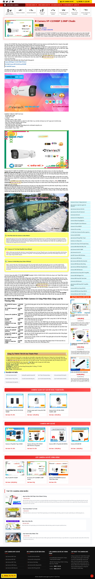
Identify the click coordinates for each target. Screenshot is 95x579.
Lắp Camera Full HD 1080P (77, 249)
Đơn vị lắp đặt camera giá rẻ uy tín (44, 576)
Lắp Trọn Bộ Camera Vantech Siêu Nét (60, 379)
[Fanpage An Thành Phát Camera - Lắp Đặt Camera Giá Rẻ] (4, 2)
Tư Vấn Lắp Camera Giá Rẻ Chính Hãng (11, 376)
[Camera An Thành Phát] (7, 2)
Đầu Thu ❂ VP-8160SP (11, 477)
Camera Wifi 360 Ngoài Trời (77, 275)
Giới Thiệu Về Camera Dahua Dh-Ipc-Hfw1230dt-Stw (44, 376)
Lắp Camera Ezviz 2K (76, 252)
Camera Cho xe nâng (76, 229)
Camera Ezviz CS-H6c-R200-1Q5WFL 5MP (56, 411)
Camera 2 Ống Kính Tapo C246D (14, 444)
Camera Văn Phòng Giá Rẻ (34, 568)
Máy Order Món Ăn (27, 521)
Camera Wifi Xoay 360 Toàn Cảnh (78, 278)
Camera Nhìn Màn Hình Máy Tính (78, 246)
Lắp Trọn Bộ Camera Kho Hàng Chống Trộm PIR (44, 379)
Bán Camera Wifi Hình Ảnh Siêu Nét (79, 261)
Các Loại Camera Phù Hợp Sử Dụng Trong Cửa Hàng (60, 376)
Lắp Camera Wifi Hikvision (12, 568)
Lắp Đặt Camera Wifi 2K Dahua (78, 255)
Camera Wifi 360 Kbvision (77, 269)
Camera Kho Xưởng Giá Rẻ (34, 559)
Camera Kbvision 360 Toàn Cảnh (78, 294)
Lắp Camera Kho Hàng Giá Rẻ (34, 565)
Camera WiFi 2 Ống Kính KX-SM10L (58, 444)
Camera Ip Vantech (75, 214)
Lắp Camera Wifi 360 (10, 559)
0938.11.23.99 (83, 2)
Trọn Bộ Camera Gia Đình (34, 556)
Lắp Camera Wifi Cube (11, 556)
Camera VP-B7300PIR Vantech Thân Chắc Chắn (57, 478)
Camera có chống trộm (76, 240)
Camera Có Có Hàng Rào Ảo (77, 217)
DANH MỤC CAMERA (12, 5)
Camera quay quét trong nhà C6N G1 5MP (36, 411)
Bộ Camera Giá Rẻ (55, 5)
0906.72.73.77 (57, 568)
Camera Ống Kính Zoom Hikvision (78, 223)
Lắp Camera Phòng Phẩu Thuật (78, 238)
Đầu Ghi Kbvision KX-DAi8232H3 (79, 372)
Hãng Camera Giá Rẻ (43, 5)
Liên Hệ (75, 5)
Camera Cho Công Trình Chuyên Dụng (79, 243)
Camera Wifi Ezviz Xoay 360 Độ (78, 288)
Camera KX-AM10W (76, 444)
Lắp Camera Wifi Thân (11, 562)
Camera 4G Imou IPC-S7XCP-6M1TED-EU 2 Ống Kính (35, 444)
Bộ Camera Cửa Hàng (33, 562)
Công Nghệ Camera (31, 5)
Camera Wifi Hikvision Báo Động (78, 264)
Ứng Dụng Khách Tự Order (30, 508)
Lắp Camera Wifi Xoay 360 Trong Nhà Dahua (79, 285)
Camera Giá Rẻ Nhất (75, 235)
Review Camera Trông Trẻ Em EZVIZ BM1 (12, 379)
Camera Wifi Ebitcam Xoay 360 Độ (79, 291)
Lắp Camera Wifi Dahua (76, 258)
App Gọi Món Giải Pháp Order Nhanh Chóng (35, 496)
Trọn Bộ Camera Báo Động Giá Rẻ (28, 379)
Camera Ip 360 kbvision (76, 281)
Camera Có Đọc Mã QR (76, 226)
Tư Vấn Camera (67, 5)
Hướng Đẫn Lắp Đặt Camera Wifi (28, 375)
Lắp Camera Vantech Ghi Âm (77, 209)
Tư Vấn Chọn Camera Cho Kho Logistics (80, 232)
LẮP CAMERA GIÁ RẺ (67, 1)
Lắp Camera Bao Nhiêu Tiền (30, 533)
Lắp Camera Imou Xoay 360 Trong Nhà (80, 272)
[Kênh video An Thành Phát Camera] (13, 2)
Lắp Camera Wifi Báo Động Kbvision (79, 266)
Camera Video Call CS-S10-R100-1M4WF (14, 411)
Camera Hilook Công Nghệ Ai (77, 220)
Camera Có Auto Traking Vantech (79, 202)
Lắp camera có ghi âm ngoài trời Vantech (78, 205)
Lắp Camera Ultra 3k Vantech (78, 212)
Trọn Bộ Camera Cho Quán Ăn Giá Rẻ (12, 383)
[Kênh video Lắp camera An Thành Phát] (10, 2)
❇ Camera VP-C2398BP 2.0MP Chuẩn (35, 478)
